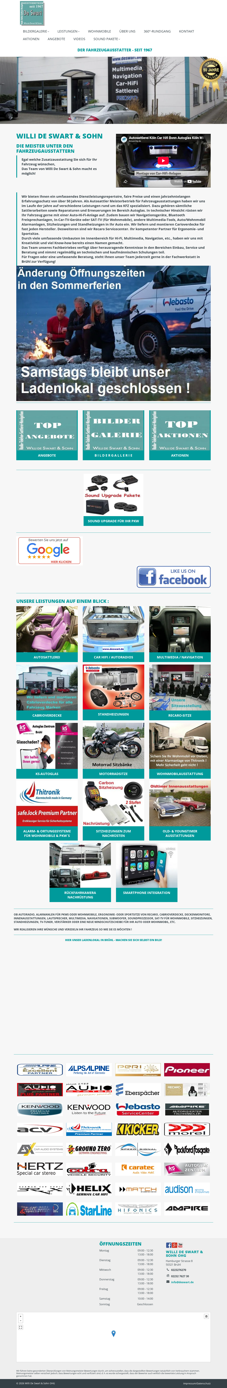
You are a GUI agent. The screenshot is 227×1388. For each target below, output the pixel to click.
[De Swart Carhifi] (138, 1129)
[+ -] (113, 1337)
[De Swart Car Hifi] (138, 1149)
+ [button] (20, 1316)
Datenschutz (204, 1383)
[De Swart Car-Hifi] (89, 1089)
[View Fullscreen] (20, 1327)
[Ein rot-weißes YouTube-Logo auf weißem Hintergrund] (180, 1245)
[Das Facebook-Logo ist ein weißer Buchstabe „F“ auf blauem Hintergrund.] (168, 1245)
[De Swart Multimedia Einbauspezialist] (138, 1189)
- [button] (20, 1321)
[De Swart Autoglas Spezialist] (187, 1169)
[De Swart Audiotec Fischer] (40, 1189)
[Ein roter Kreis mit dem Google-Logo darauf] (174, 1245)
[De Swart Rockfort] (187, 1149)
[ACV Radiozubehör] (40, 1129)
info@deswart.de (182, 1282)
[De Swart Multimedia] (40, 1149)
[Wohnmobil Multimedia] (138, 1169)
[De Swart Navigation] (40, 1109)
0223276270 (178, 1270)
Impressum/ (190, 1383)
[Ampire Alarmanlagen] (187, 1109)
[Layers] (206, 1316)
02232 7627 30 (180, 1276)
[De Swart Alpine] (40, 1089)
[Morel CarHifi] (187, 1129)
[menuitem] (36, 31)
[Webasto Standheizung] (138, 1109)
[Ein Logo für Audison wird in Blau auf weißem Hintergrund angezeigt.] (187, 1189)
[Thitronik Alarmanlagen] (89, 1129)
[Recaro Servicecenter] (187, 1089)
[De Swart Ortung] (89, 1169)
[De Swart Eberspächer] (138, 1089)
